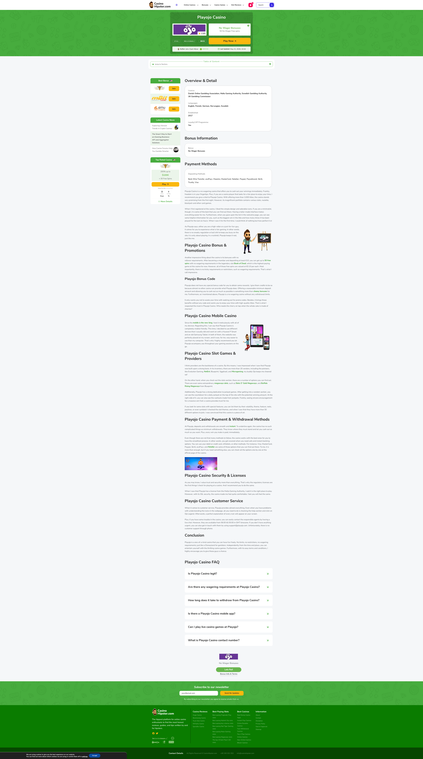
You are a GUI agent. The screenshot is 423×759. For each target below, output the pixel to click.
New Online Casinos (244, 740)
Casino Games (219, 5)
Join (174, 88)
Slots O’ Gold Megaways (246, 383)
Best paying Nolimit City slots (222, 720)
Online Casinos (190, 5)
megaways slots (221, 383)
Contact (258, 718)
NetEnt (207, 371)
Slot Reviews (236, 5)
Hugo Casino (197, 715)
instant (233, 426)
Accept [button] (94, 755)
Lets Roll (228, 669)
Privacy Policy (260, 724)
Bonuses (205, 5)
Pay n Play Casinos (243, 734)
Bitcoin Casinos (242, 743)
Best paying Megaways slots (222, 737)
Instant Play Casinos (244, 720)
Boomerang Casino (199, 718)
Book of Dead (240, 263)
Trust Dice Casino (199, 721)
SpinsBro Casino (198, 726)
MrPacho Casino (198, 724)
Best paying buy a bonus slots (222, 723)
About (258, 715)
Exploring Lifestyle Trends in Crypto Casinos (162, 127)
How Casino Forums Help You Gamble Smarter (162, 149)
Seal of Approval (261, 726)
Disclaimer (259, 721)
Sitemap (258, 729)
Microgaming (237, 371)
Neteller (211, 447)
